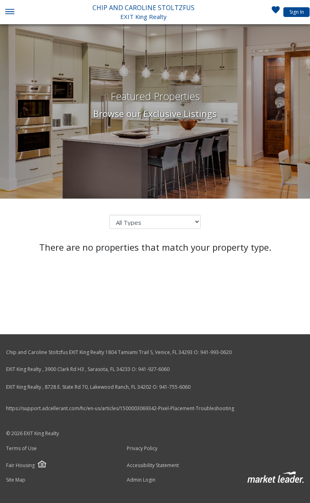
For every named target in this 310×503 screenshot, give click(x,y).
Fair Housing (20, 465)
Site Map (15, 480)
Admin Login (141, 480)
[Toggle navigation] (9, 12)
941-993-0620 (216, 352)
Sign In (296, 11)
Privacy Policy (142, 448)
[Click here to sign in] (276, 12)
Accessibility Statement (153, 465)
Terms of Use (21, 448)
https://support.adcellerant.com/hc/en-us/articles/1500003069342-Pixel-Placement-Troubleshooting (120, 408)
